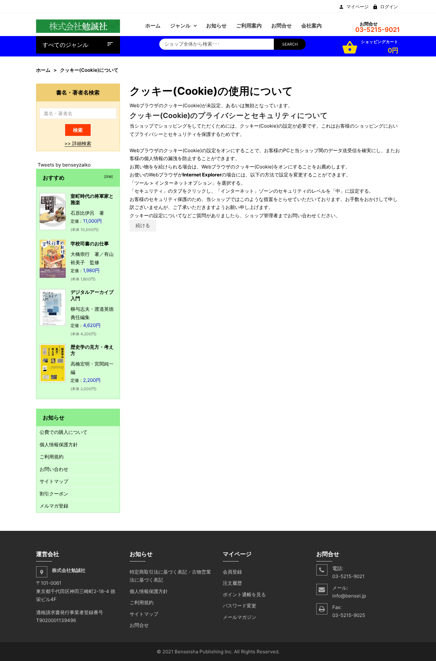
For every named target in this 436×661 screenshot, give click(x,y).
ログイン (389, 6)
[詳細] (107, 176)
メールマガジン (239, 617)
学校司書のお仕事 (90, 244)
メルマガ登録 (54, 506)
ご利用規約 (52, 457)
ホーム (43, 70)
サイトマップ (54, 481)
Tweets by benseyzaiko (64, 165)
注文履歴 (232, 583)
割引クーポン (54, 494)
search (290, 44)
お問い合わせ (54, 469)
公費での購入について (63, 432)
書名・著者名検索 (78, 92)
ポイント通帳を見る (244, 594)
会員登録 (232, 572)
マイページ (357, 6)
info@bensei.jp (349, 596)
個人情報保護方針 (59, 445)
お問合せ (139, 625)
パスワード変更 (239, 606)
